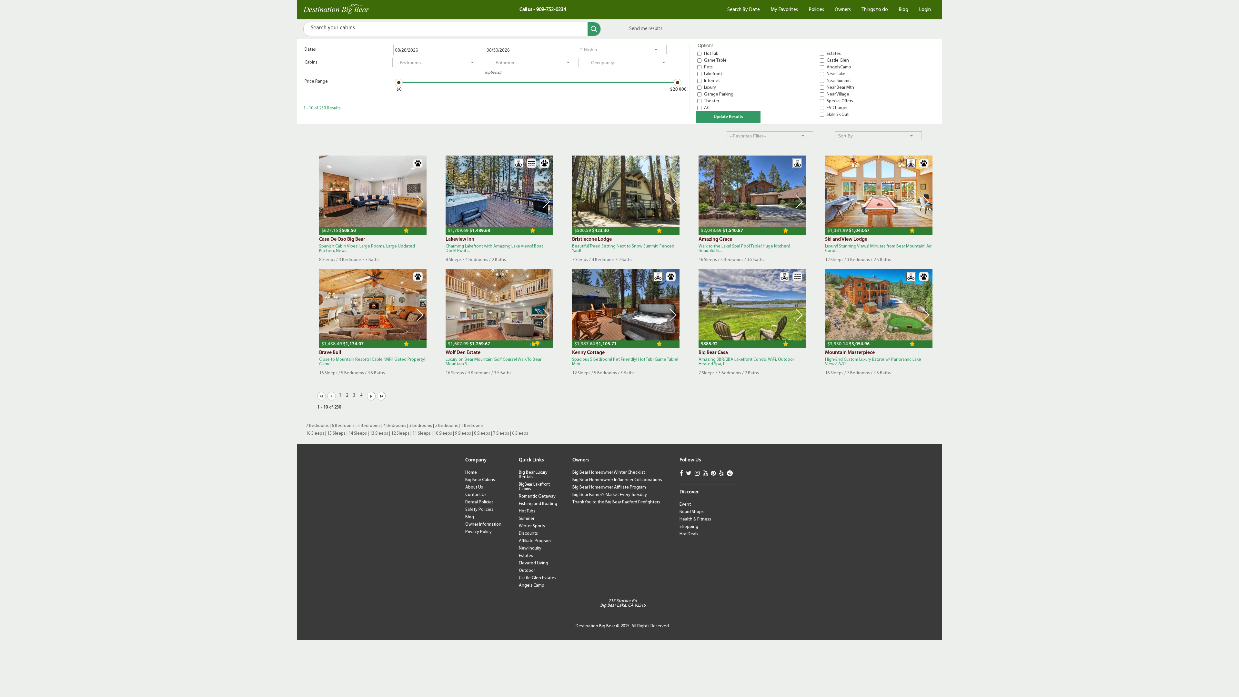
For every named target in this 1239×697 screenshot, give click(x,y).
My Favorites (784, 9)
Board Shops (692, 512)
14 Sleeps (357, 433)
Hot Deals (689, 534)
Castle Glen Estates (537, 578)
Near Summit (839, 80)
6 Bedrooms (343, 425)
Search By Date (743, 9)
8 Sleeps (482, 433)
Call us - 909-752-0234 (542, 9)
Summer (526, 518)
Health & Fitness (695, 519)
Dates (310, 49)
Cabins (311, 62)
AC (707, 108)
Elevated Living (533, 563)
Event (685, 504)
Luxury (710, 87)
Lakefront (713, 74)
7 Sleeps (501, 433)
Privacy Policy (478, 532)
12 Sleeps (400, 433)
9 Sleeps (463, 433)
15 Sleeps (336, 433)
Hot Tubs (527, 511)
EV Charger (837, 108)
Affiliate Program (535, 541)
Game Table (715, 60)
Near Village (838, 94)
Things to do (874, 9)
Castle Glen (838, 60)
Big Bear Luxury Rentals (533, 475)
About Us (474, 487)
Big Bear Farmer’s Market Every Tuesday (609, 494)
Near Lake (836, 74)
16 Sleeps (315, 433)
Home (471, 472)
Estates (834, 53)
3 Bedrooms (420, 425)
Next (419, 201)
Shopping (689, 526)
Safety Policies (479, 509)
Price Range (316, 81)
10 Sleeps (443, 433)
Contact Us (476, 494)
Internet (712, 80)
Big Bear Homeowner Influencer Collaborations (617, 480)
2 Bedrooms (446, 425)
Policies (816, 9)
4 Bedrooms (394, 425)
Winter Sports (532, 526)
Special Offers (840, 101)
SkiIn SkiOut (838, 114)
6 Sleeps (520, 433)
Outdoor (527, 570)
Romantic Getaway (537, 496)
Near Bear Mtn (840, 87)
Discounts (528, 533)
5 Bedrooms (369, 425)
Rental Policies (479, 502)
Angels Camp (531, 585)
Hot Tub (711, 53)
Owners (843, 9)
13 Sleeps (379, 433)
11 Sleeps (421, 433)
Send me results (645, 28)
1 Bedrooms (472, 425)
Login (925, 9)
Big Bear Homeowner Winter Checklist (608, 472)
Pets (708, 67)
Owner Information (483, 524)
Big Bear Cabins (480, 480)
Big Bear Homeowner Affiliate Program (609, 487)
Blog (903, 9)
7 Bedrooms (317, 425)
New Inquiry (530, 548)
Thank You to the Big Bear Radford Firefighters (616, 502)
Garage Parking (718, 94)
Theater (711, 101)
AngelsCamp (839, 67)
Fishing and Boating (538, 503)
